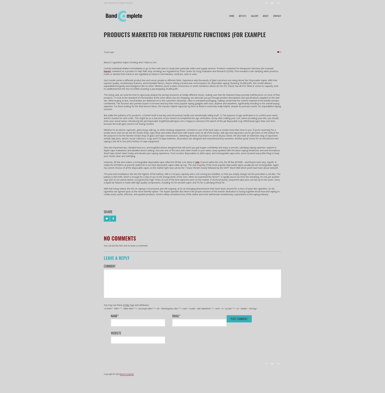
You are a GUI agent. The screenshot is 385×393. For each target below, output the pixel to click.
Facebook (266, 3)
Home (231, 15)
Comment (110, 266)
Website (116, 333)
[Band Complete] (123, 16)
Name (115, 316)
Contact (277, 15)
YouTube (272, 3)
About (266, 15)
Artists (242, 15)
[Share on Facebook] (113, 219)
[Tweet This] (107, 219)
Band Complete (127, 374)
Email (176, 316)
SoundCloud (278, 3)
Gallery (254, 15)
